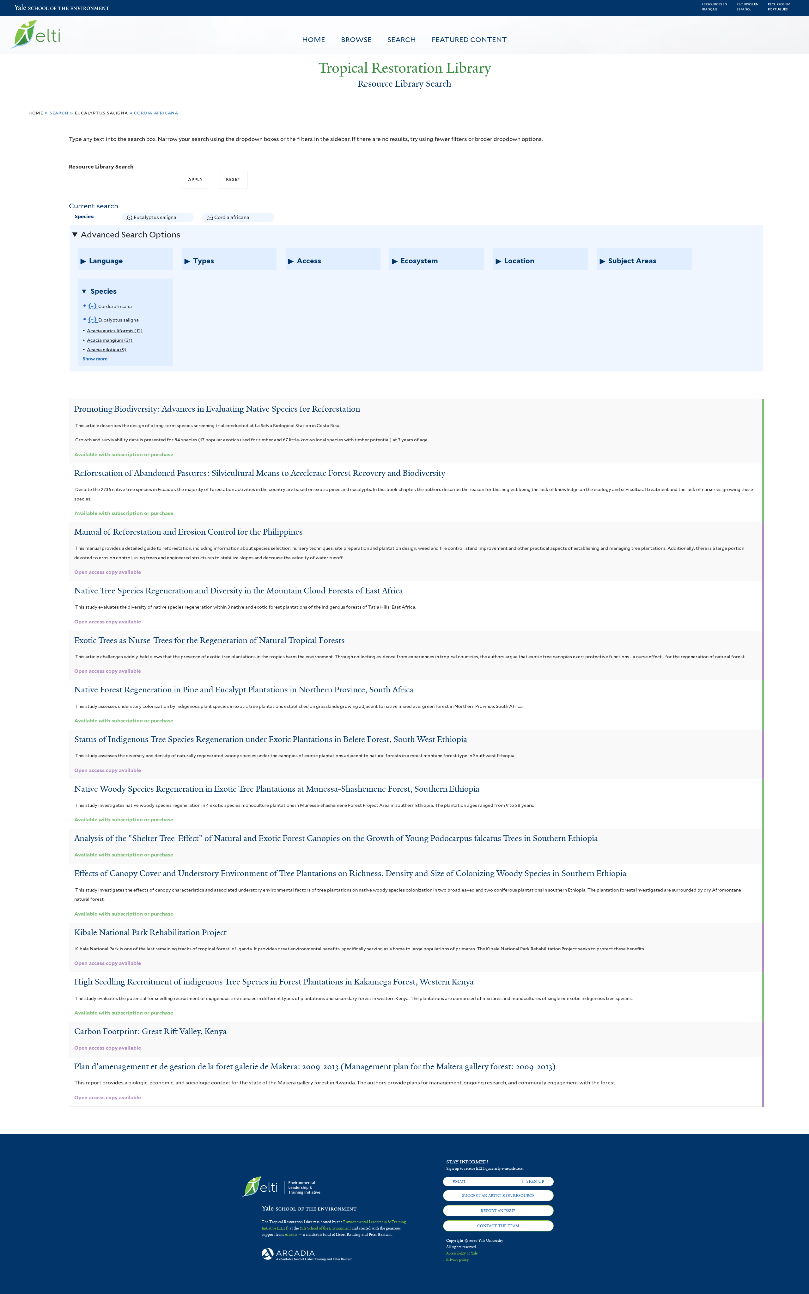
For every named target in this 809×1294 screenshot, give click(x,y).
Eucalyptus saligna (101, 113)
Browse (356, 39)
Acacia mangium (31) (109, 340)
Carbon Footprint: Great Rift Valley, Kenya (150, 1031)
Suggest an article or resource (498, 1195)
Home (313, 39)
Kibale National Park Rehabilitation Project (150, 932)
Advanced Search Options (130, 234)
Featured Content (469, 39)
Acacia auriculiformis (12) (115, 330)
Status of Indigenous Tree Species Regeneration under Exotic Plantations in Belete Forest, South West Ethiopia (270, 739)
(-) (130, 218)
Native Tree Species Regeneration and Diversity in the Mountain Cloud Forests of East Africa (238, 590)
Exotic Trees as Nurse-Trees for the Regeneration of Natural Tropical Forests (209, 640)
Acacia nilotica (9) (106, 349)
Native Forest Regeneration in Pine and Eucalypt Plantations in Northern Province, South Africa (243, 689)
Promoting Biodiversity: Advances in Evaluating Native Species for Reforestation (217, 408)
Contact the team (498, 1226)
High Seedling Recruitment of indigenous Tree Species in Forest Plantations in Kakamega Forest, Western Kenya (274, 981)
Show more (95, 358)
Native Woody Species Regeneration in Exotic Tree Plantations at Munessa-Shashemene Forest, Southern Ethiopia (276, 788)
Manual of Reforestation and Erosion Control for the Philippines (188, 531)
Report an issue (498, 1210)
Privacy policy (457, 1259)
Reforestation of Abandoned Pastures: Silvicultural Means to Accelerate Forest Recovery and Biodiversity (259, 473)
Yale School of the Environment (30, 8)
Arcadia (291, 1234)
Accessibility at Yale (461, 1253)
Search (401, 39)
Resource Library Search (101, 166)
